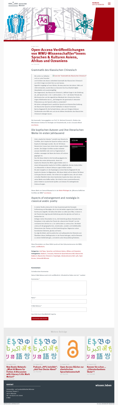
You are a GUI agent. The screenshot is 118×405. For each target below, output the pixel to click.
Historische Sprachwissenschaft (64, 253)
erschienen (34, 125)
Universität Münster (43, 258)
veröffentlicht (40, 246)
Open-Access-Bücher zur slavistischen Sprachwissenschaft (72, 369)
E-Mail (8, 398)
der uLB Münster (98, 4)
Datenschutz (15, 404)
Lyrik (77, 256)
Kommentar (35, 279)
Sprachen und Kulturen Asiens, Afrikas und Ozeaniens (64, 251)
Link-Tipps (42, 251)
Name (33, 298)
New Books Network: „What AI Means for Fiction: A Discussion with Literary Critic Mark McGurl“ (18, 372)
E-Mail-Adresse (36, 306)
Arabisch (43, 253)
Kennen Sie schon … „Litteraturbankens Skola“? (96, 369)
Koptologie (56, 256)
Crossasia (50, 253)
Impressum (7, 404)
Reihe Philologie (64, 190)
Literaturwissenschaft (68, 256)
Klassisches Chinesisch (45, 256)
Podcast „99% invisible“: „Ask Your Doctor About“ (45, 368)
